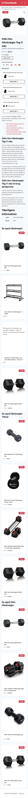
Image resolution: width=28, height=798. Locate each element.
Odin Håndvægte (20, 48)
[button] (24, 12)
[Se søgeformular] (21, 3)
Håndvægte (4, 48)
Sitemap (21, 793)
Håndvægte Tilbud (11, 48)
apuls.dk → (7, 58)
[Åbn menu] (24, 3)
